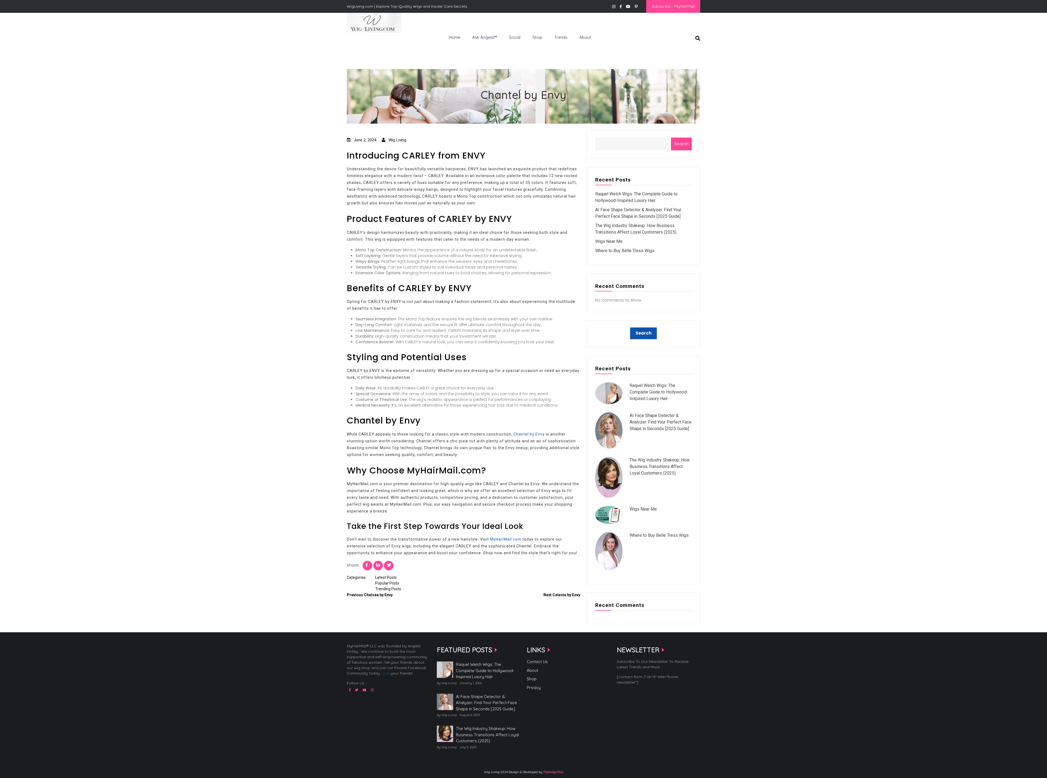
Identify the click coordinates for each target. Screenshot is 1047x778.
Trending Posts (388, 589)
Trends (560, 37)
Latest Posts (386, 577)
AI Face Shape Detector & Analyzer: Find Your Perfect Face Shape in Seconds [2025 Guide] (660, 422)
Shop (537, 37)
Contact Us (537, 661)
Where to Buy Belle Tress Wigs (624, 250)
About (585, 37)
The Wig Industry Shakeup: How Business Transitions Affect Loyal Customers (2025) (660, 466)
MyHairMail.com (505, 539)
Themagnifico (552, 772)
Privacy (534, 687)
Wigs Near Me (608, 241)
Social (515, 37)
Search (681, 144)
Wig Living (360, 41)
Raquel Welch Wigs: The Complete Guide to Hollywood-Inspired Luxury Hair (659, 392)
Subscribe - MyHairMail (673, 6)
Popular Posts (387, 583)
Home (454, 37)
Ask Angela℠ (484, 37)
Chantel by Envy (529, 434)
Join (385, 673)
